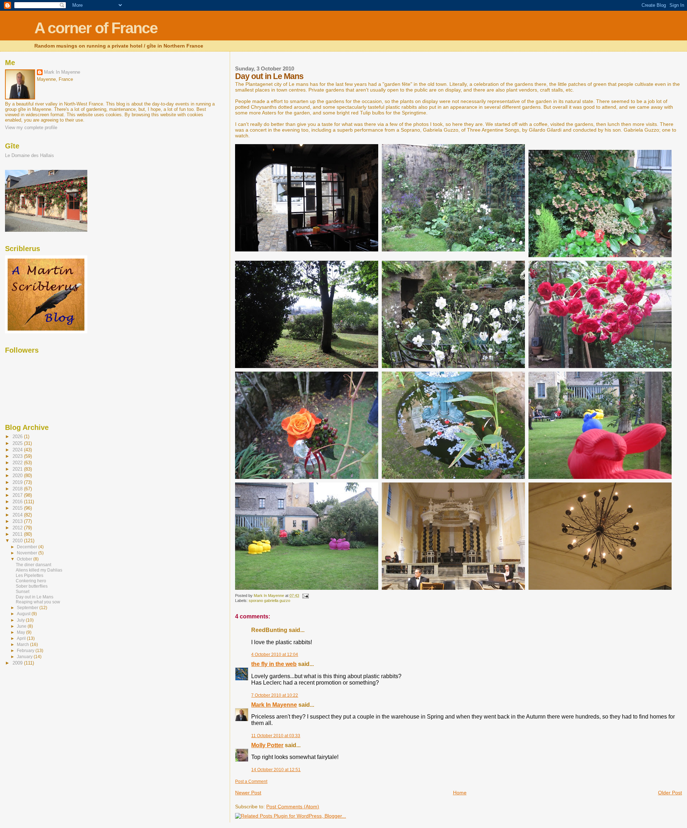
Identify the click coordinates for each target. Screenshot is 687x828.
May (21, 632)
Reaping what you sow (38, 602)
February (26, 650)
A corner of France (95, 28)
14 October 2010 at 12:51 (276, 769)
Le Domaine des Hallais (29, 155)
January (25, 656)
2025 (18, 443)
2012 (18, 527)
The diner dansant (33, 565)
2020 (18, 475)
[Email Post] (305, 595)
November (27, 552)
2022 (18, 462)
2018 (18, 488)
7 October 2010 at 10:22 (274, 695)
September (28, 607)
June (22, 626)
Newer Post (248, 792)
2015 (18, 508)
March (23, 644)
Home (460, 792)
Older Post (670, 792)
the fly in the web (274, 664)
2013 (18, 521)
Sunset (22, 591)
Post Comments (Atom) (292, 806)
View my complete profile (31, 127)
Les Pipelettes (29, 575)
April (22, 638)
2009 (18, 663)
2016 (18, 501)
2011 (18, 534)
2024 (18, 449)
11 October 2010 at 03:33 (275, 735)
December (27, 546)
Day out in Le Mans (34, 597)
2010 (18, 540)
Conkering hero (31, 581)
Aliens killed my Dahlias (39, 570)
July (21, 620)
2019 (18, 482)
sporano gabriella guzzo (269, 600)
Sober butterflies (32, 586)
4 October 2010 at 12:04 (274, 654)
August (24, 613)
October (25, 559)
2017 (18, 495)
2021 (18, 469)
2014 (18, 515)
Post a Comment (251, 781)
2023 (18, 456)
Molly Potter (267, 745)
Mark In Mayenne (274, 705)
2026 (18, 436)
